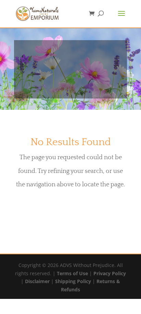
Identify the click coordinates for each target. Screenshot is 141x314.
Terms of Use (72, 273)
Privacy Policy (109, 273)
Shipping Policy (73, 281)
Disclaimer (37, 281)
